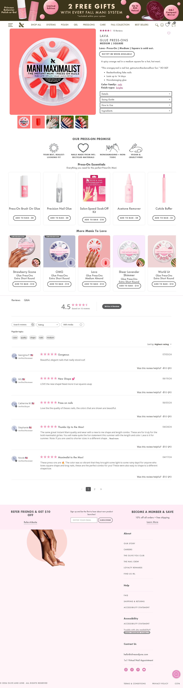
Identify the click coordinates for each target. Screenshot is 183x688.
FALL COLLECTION (120, 24)
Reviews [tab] (16, 300)
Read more (114, 438)
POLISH (64, 24)
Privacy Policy (160, 684)
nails (41, 337)
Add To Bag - (26, 218)
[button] (137, 632)
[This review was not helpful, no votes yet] (169, 368)
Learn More (152, 522)
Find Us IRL (129, 574)
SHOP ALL (36, 24)
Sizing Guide (108, 99)
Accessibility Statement (137, 607)
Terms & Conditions (135, 684)
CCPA (177, 684)
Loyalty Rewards (133, 568)
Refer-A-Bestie (30, 522)
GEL (76, 24)
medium (50, 337)
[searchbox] (21, 324)
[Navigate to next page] (101, 489)
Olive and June (16, 683)
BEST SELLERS (141, 24)
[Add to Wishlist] (169, 33)
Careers (128, 549)
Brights (119, 87)
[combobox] (48, 324)
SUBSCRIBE (105, 520)
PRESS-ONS (89, 24)
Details (105, 93)
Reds (120, 84)
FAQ (126, 595)
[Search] (157, 26)
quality (24, 337)
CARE (103, 24)
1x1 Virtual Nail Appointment (138, 660)
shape (33, 337)
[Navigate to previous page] (81, 489)
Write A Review (112, 306)
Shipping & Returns (134, 601)
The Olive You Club (134, 555)
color (15, 337)
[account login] (162, 25)
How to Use (107, 105)
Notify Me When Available (117, 54)
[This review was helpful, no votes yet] (164, 368)
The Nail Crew (131, 561)
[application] (176, 674)
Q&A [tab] (27, 300)
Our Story (129, 543)
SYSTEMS (51, 24)
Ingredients (107, 110)
